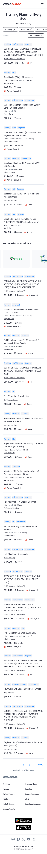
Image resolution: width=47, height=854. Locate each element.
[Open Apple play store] (23, 827)
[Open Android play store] (23, 821)
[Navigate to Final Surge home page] (12, 4)
